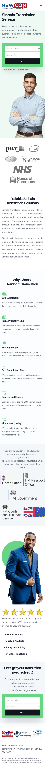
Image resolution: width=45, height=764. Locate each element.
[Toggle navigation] (41, 6)
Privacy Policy (36, 762)
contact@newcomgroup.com (16, 749)
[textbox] (22, 49)
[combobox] (22, 47)
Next (22, 61)
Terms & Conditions (25, 762)
